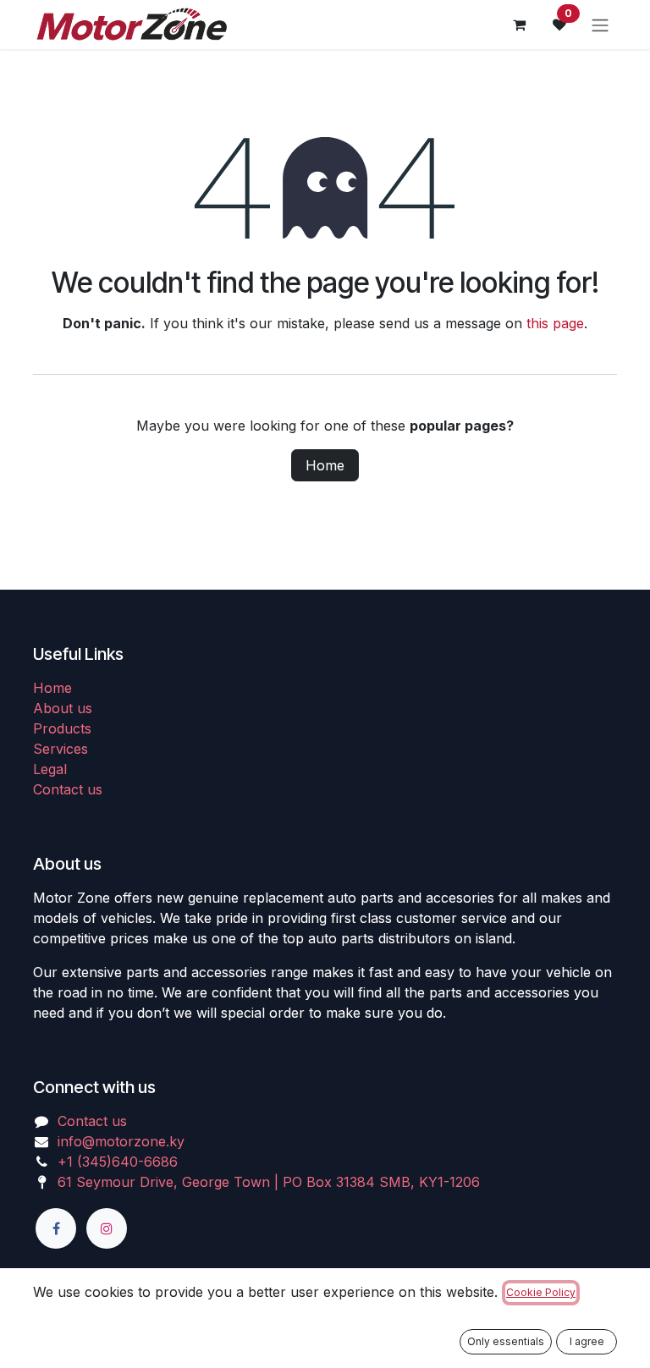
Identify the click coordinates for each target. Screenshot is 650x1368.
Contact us (67, 789)
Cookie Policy (541, 1292)
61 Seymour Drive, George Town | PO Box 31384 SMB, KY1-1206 (269, 1181)
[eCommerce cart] (519, 24)
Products (62, 728)
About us (62, 708)
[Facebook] (56, 1228)
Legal (50, 769)
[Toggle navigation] (600, 24)
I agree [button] (587, 1341)
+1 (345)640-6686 (118, 1161)
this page (555, 323)
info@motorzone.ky (121, 1141)
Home (325, 465)
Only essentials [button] (505, 1341)
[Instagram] (106, 1228)
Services (60, 748)
